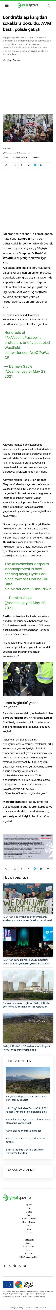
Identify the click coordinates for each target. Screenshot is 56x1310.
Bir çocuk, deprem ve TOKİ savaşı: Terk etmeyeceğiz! (26, 1098)
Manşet (36, 157)
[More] (48, 165)
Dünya (5, 157)
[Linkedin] (41, 165)
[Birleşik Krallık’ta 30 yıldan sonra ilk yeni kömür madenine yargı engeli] (28, 1028)
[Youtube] (25, 1266)
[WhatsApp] (15, 165)
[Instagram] (9, 1266)
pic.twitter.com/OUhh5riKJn (27, 589)
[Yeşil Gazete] (5, 60)
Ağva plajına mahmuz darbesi (23, 1130)
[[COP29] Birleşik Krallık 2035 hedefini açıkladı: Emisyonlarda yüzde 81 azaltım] (28, 942)
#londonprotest (17, 569)
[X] (28, 165)
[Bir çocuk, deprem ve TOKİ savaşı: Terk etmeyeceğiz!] (28, 1080)
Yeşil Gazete (13, 60)
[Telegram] (34, 165)
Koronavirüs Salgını (21, 157)
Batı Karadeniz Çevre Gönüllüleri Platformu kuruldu (25, 1151)
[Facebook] (21, 165)
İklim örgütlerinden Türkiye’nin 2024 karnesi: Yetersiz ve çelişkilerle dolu (27, 1110)
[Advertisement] (28, 89)
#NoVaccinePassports (22, 337)
